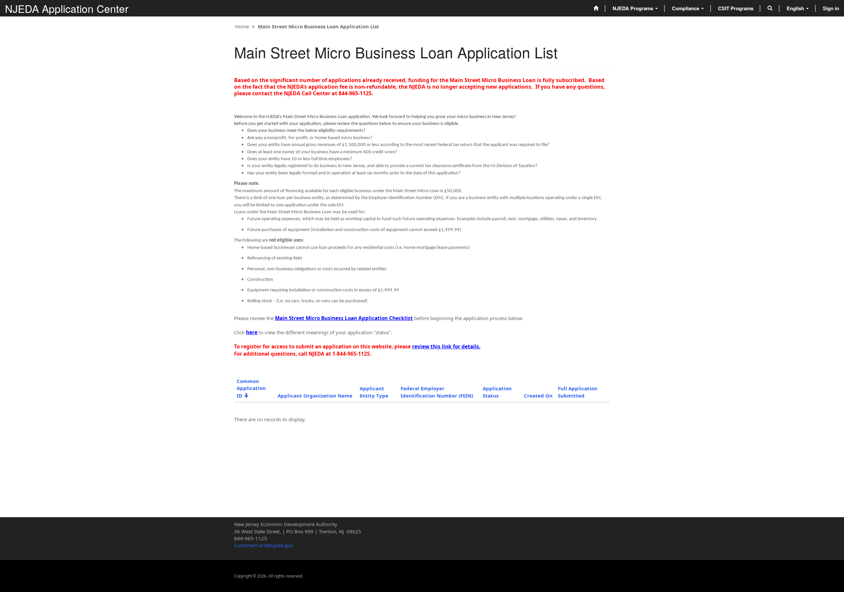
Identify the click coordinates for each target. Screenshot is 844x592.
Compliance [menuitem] (686, 8)
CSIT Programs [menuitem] (735, 8)
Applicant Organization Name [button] (315, 395)
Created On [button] (538, 395)
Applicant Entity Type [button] (374, 392)
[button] (770, 8)
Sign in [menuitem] (831, 8)
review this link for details (445, 346)
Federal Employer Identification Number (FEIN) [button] (437, 392)
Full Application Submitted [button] (577, 392)
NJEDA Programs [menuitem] (633, 8)
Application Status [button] (497, 392)
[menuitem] (595, 8)
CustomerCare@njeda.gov (263, 545)
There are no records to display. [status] (270, 419)
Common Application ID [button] (251, 388)
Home (242, 26)
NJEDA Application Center (67, 8)
